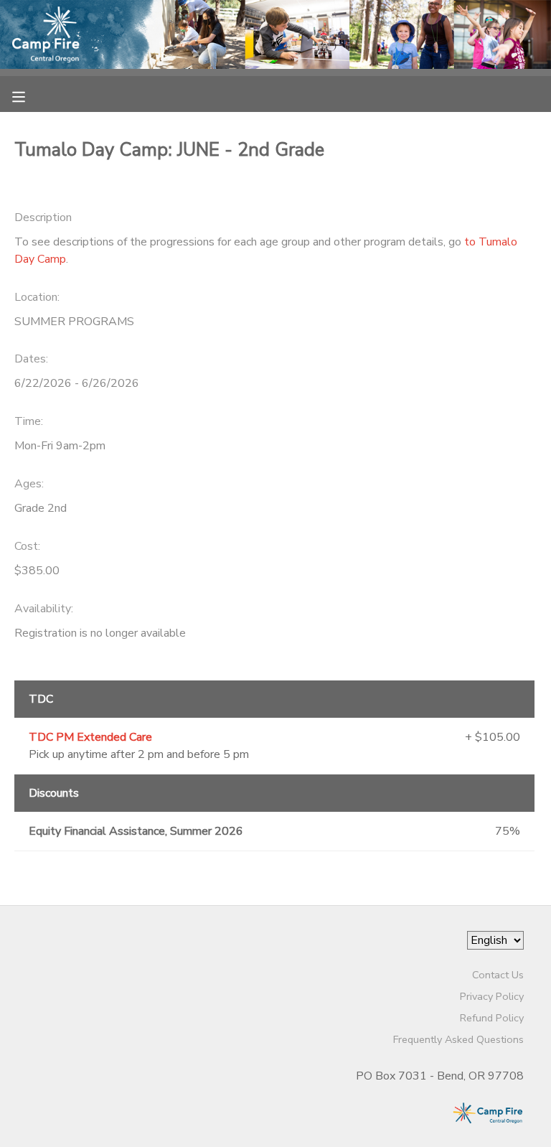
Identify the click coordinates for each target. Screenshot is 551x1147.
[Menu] (29, 95)
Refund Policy (492, 1018)
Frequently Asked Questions (458, 1039)
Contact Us (498, 975)
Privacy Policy (492, 996)
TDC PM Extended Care (90, 737)
